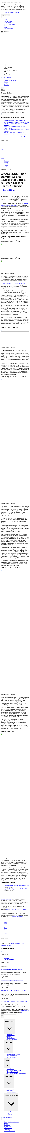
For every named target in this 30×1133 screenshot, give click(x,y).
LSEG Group (10, 1035)
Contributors (10, 1069)
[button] (10, 80)
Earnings (6, 941)
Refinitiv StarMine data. (18, 916)
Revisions (3, 945)
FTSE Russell (7, 22)
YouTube (10, 1114)
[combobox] (8, 1015)
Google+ (6, 165)
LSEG (5, 19)
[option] (16, 64)
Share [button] (2, 158)
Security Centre (11, 1092)
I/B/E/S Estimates (9, 959)
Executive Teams (11, 1057)
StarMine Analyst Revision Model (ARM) (14, 204)
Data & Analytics (8, 21)
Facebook (6, 161)
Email (5, 167)
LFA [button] (2, 33)
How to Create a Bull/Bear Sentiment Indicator (16, 885)
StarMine (8, 945)
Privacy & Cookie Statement (11, 12)
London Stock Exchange (10, 24)
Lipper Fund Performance (14, 1070)
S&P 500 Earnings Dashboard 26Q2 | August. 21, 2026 (13, 990)
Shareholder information (13, 1054)
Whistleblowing (8, 1128)
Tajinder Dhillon (8, 190)
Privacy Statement (23, 1010)
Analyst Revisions (15, 943)
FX (5, 25)
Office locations (11, 1090)
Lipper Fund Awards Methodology (16, 1073)
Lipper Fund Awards (12, 1072)
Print (5, 935)
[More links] (1, 1119)
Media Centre (10, 1038)
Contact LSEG (11, 1089)
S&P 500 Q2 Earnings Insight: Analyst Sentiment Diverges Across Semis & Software (16, 133)
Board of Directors (12, 1055)
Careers (9, 1036)
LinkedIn (6, 164)
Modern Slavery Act (9, 1131)
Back (2, 149)
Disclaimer (7, 1125)
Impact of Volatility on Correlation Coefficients (16, 889)
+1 (4, 929)
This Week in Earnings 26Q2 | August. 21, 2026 (16, 122)
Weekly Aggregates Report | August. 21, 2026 (16, 120)
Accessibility (7, 1126)
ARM (22, 943)
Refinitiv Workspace (6, 899)
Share (5, 922)
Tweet (5, 923)
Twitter (6, 162)
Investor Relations (12, 1039)
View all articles (24, 137)
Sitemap (6, 1123)
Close (2, 89)
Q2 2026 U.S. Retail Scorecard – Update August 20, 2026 (14, 1001)
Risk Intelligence (8, 28)
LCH (5, 27)
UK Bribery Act (8, 1129)
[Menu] (3, 88)
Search (2, 1013)
